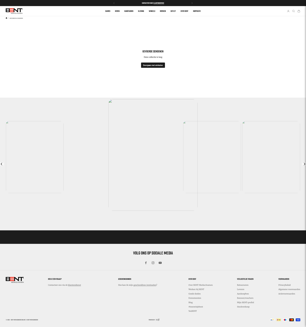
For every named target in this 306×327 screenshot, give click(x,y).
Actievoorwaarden (286, 294)
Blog (191, 302)
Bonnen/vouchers (245, 298)
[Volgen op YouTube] (160, 262)
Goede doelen (195, 294)
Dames (107, 11)
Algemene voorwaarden (289, 289)
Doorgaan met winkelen (153, 65)
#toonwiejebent (196, 307)
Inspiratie (197, 11)
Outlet (173, 11)
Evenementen (195, 298)
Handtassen (128, 11)
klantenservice (158, 3)
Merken (163, 11)
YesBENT (193, 311)
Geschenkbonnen (124, 279)
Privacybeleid (284, 285)
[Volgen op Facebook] (146, 262)
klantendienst (74, 285)
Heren (117, 11)
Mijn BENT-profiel (245, 302)
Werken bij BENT (196, 289)
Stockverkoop (243, 307)
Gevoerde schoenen (16, 18)
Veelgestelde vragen (245, 279)
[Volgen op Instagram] (153, 262)
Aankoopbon (243, 294)
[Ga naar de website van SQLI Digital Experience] (157, 320)
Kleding (141, 11)
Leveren (240, 289)
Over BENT (184, 11)
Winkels (152, 11)
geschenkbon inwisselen (145, 285)
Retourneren (243, 285)
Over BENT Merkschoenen (201, 285)
